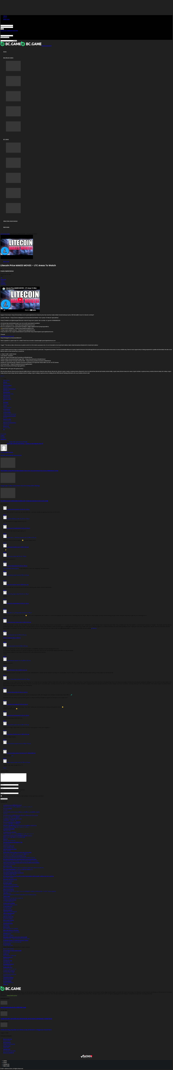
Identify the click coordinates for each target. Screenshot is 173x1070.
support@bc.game (12, 995)
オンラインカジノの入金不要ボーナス (12, 818)
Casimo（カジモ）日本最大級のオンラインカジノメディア (17, 807)
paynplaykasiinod (8, 979)
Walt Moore (10, 715)
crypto (5, 405)
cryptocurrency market (9, 414)
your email (16, 35)
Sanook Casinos (7, 922)
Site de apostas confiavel (10, 849)
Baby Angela (10, 762)
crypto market (7, 407)
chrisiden (9, 704)
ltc (4, 429)
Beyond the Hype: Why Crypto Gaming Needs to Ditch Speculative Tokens (29, 201)
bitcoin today (6, 397)
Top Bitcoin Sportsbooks (9, 874)
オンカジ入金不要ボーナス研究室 (11, 823)
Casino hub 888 (7, 915)
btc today (6, 404)
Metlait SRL (6, 959)
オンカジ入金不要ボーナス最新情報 (12, 822)
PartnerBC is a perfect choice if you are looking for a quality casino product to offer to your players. (29, 891)
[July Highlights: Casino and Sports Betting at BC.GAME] (13, 182)
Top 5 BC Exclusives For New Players (17, 104)
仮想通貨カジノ (7, 893)
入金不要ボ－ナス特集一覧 (9, 820)
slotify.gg (5, 984)
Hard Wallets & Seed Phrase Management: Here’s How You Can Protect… (29, 74)
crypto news (6, 409)
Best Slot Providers (8, 935)
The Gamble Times (8, 916)
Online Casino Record (9, 971)
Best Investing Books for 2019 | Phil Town (13, 1007)
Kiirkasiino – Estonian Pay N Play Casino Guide (15, 937)
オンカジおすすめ (7, 808)
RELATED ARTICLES (5, 455)
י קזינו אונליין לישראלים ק (8, 901)
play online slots (7, 866)
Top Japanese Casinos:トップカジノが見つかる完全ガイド (18, 869)
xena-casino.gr (7, 966)
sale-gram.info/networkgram (11, 568)
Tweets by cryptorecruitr (7, 336)
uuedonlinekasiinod (8, 977)
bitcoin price (6, 395)
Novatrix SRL (6, 952)
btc (4, 400)
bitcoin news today (8, 394)
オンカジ (5, 810)
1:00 (12, 756)
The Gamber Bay (7, 910)
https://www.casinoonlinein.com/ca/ (13, 898)
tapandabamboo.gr (8, 964)
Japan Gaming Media (9, 829)
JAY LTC (9, 670)
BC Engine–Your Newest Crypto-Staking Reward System (24, 216)
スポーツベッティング (8, 845)
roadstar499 (10, 509)
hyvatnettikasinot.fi (8, 982)
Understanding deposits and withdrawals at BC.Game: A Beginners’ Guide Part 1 (26, 1030)
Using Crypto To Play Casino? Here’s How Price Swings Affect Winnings (28, 89)
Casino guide (6, 896)
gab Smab (10, 547)
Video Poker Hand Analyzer (10, 221)
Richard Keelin (11, 743)
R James (9, 692)
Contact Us (6, 1064)
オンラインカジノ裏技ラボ (9, 832)
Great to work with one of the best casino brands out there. (19, 857)
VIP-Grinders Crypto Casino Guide (12, 950)
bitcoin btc (6, 387)
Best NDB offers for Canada (10, 928)
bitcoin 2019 (6, 383)
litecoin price (6, 427)
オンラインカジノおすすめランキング (12, 805)
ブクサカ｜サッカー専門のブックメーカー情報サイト (16, 854)
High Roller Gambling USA (10, 911)
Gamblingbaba (7, 908)
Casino (5, 16)
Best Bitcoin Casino (8, 58)
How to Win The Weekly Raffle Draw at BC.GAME (21, 119)
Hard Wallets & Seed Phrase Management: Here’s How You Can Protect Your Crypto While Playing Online (29, 470)
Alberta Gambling (8, 923)
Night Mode (6, 227)
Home (4, 51)
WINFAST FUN (6, 830)
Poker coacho (7, 851)
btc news (5, 402)
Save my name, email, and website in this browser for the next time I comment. (23, 796)
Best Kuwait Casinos (8, 920)
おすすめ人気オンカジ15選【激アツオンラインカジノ (16, 827)
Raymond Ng (10, 528)
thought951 (10, 725)
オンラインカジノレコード (9, 969)
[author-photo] (4, 450)
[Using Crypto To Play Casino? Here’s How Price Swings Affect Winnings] (13, 86)
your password (17, 27)
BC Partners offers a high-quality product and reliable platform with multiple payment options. (28, 876)
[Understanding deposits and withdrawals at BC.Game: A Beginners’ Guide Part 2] (4, 1015)
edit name (9, 584)
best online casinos (8, 878)
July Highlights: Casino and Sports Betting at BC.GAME (23, 186)
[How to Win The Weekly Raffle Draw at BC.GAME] (13, 116)
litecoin (5, 417)
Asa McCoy (10, 594)
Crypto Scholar (11, 622)
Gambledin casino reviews (10, 905)
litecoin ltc (6, 426)
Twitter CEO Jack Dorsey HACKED (18, 442)
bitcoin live (6, 390)
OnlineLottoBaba (7, 906)
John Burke (10, 575)
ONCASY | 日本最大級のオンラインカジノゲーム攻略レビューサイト (20, 825)
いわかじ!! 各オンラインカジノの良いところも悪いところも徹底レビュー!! (21, 812)
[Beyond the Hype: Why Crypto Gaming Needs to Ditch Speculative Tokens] (13, 197)
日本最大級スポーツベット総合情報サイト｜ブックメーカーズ (18, 834)
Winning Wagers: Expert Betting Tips (12, 842)
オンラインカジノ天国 (8, 972)
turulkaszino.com (7, 967)
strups (8, 556)
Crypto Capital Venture (7, 271)
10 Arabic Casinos (7, 918)
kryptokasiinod (7, 981)
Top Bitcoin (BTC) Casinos (10, 884)
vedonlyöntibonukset (8, 847)
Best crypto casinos (8, 949)
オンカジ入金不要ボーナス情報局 (11, 817)
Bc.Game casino (7, 883)
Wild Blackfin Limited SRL (9, 955)
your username (17, 25)
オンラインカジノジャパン (9, 974)
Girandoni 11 (10, 734)
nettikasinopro (7, 976)
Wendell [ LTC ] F (11, 613)
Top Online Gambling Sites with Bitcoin (13, 872)
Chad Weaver (10, 660)
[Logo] (11, 45)
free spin (5, 839)
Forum (5, 17)
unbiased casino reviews (9, 900)
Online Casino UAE (8, 945)
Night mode (6, 19)
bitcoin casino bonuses (9, 840)
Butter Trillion (10, 679)
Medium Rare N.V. (7, 957)
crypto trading (7, 412)
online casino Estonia (8, 913)
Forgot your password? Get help (9, 30)
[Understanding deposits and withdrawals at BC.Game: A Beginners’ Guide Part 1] (4, 1026)
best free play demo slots (10, 879)
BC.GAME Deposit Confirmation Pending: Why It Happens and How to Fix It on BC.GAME (24, 501)
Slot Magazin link (7, 960)
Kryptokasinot (7, 944)
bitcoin (5, 382)
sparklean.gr (6, 962)
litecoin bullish (7, 419)
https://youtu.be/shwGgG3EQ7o (12, 637)
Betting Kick (6, 927)
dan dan (9, 646)
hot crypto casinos (8, 881)
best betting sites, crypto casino (11, 871)
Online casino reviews (9, 903)
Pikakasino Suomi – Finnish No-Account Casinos (15, 940)
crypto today (6, 411)
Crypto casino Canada (9, 864)
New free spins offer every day (11, 932)
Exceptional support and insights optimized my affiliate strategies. (20, 861)
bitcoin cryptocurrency (9, 389)
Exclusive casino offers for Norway (12, 942)
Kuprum (9, 566)
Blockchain (7, 234)
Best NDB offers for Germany (11, 930)
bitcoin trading (7, 399)
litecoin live (6, 424)
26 (1, 278)
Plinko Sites (6, 925)
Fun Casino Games (8, 888)
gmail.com (94, 628)
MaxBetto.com (7, 933)
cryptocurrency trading (9, 416)
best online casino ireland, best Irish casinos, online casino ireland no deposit (23, 867)
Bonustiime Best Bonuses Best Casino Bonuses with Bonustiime (19, 894)
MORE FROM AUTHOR (15, 455)
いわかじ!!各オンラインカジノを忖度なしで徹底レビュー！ (17, 835)
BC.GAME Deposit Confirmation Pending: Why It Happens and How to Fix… (29, 134)
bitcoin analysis (7, 385)
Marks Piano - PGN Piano (13, 537)
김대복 (8, 635)
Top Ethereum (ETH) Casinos (11, 886)
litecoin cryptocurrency (9, 422)
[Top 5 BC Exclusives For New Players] (13, 101)
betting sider (6, 844)
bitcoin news (6, 392)
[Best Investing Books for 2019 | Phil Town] (4, 1004)
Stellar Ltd (6, 954)
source (2, 376)
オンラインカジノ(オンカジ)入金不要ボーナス (14, 856)
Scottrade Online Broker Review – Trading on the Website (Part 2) (25, 443)
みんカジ (5, 813)
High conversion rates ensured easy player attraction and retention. (21, 862)
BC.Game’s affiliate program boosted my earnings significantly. (20, 859)
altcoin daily (6, 380)
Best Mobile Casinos (8, 889)
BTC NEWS (6, 139)
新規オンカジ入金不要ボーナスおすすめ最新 (14, 837)
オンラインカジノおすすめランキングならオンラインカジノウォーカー (20, 815)
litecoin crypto (7, 421)
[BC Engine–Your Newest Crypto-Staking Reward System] (13, 213)
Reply (4, 515)
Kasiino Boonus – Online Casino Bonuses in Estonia (16, 938)
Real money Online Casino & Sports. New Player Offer (17, 852)
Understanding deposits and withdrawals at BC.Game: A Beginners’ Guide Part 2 (26, 1019)
